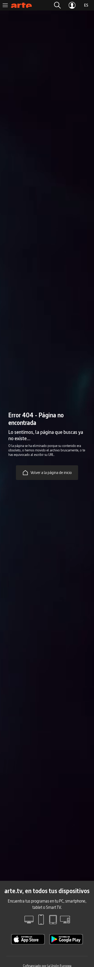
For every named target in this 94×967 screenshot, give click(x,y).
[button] (57, 5)
